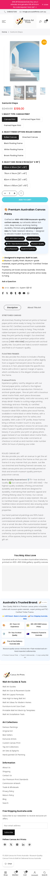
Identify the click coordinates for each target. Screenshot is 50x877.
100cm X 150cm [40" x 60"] (16, 185)
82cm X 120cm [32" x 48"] (15, 179)
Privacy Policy (8, 791)
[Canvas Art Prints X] (11, 844)
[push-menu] (4, 21)
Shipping (6, 771)
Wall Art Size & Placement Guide (16, 690)
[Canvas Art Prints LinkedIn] (23, 844)
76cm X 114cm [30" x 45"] (15, 173)
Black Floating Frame (13, 143)
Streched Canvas (30, 137)
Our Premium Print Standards (15, 779)
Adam (13, 287)
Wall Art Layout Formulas (13, 694)
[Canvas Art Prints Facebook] (5, 844)
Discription (12, 307)
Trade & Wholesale (11, 787)
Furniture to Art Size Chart (14, 706)
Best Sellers (8, 735)
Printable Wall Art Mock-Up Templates (19, 710)
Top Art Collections (11, 747)
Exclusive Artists (9, 739)
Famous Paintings (10, 727)
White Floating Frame (13, 149)
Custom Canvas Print (11, 743)
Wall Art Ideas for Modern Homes (17, 702)
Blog (4, 799)
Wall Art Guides (9, 686)
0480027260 (12, 12)
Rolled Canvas (10, 137)
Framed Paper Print (12, 125)
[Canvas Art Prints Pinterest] (29, 844)
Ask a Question (9, 281)
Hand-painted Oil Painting (14, 754)
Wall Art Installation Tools (13, 714)
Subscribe (8, 832)
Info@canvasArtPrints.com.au (34, 12)
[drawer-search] (40, 21)
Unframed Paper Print (30, 119)
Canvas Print (9, 119)
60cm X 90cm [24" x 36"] (15, 167)
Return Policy (8, 795)
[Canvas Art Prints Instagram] (17, 844)
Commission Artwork (11, 783)
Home (4, 32)
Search (5, 803)
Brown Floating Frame (13, 155)
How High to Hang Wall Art (14, 698)
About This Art (34, 307)
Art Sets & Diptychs (11, 750)
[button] (21, 193)
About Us (6, 767)
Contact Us (7, 775)
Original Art (8, 731)
